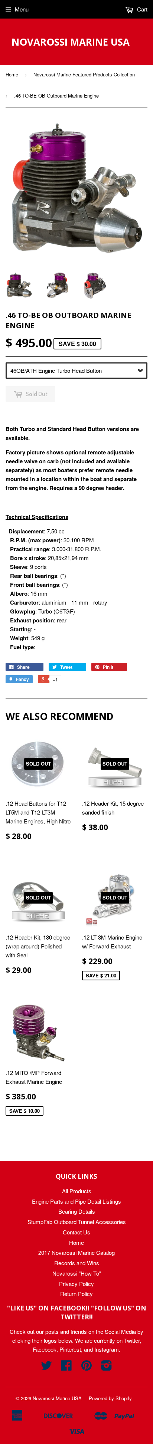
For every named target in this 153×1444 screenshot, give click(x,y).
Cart (141, 9)
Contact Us (76, 1232)
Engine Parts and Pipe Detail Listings (76, 1201)
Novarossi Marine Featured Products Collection (84, 74)
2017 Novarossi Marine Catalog (76, 1252)
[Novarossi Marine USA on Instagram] (106, 1367)
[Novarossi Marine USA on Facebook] (66, 1367)
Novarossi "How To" (76, 1273)
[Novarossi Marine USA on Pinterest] (86, 1367)
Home (12, 74)
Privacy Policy (76, 1283)
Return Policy (76, 1293)
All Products (76, 1191)
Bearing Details (76, 1211)
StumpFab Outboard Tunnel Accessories (76, 1222)
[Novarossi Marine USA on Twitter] (46, 1367)
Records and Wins (76, 1263)
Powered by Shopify (110, 1398)
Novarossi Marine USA (71, 42)
